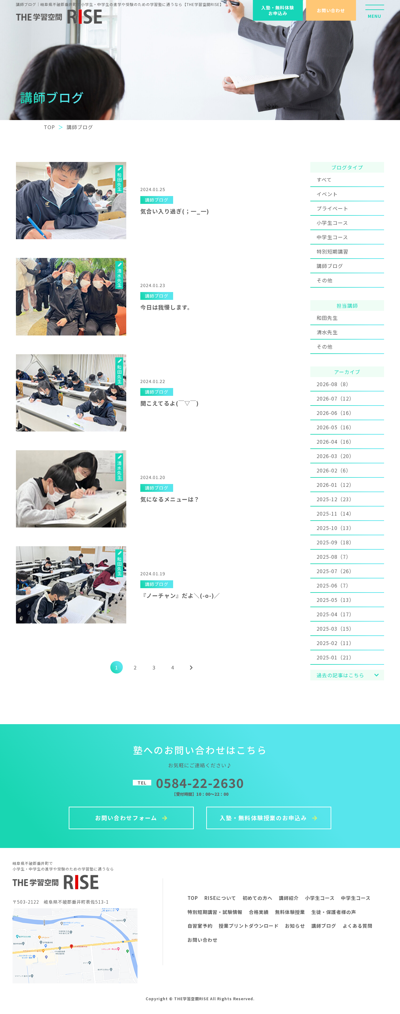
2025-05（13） (335, 599)
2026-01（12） (335, 484)
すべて (324, 179)
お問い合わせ (331, 10)
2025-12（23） (335, 499)
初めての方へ (257, 898)
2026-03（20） (335, 456)
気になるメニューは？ (170, 499)
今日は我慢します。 (166, 307)
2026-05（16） (335, 427)
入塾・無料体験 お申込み (277, 10)
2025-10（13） (335, 528)
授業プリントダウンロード (249, 925)
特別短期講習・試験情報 (215, 912)
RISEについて (220, 898)
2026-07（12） (335, 398)
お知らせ (295, 925)
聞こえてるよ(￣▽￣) (169, 403)
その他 (324, 280)
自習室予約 (200, 925)
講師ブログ (330, 266)
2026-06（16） (335, 412)
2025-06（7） (334, 585)
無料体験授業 (290, 912)
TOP (193, 898)
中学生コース (332, 237)
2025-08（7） (334, 556)
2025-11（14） (335, 513)
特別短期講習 (332, 251)
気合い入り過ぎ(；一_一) (174, 211)
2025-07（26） (335, 571)
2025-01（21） (335, 657)
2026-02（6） (334, 470)
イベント (327, 194)
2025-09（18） (335, 542)
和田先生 (327, 317)
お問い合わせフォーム (127, 818)
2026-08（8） (334, 384)
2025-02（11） (335, 643)
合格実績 (259, 912)
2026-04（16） (335, 441)
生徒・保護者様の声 (333, 912)
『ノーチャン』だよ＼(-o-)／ (180, 595)
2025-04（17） (335, 614)
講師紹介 (289, 898)
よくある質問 (357, 925)
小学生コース (332, 222)
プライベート (332, 208)
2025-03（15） (335, 628)
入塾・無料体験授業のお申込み (264, 818)
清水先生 (327, 332)
